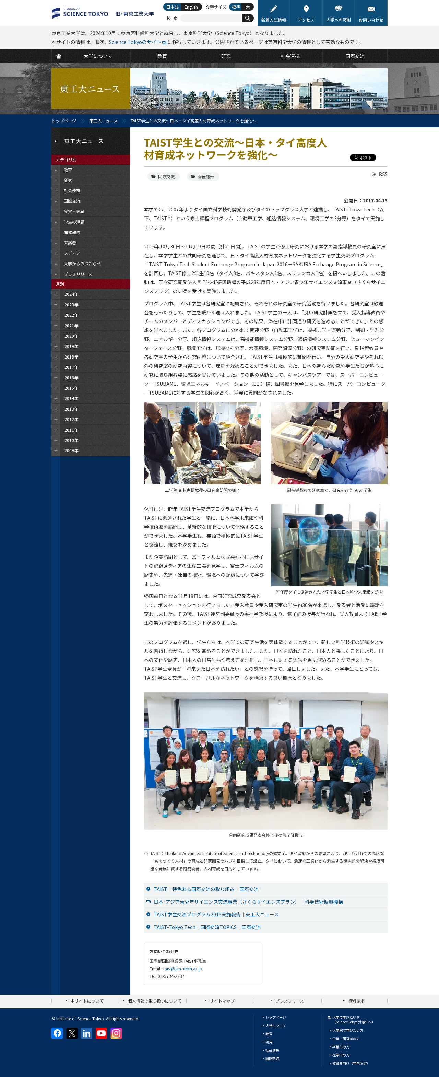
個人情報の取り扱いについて (154, 1001)
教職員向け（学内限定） (351, 1063)
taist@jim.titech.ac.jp (182, 968)
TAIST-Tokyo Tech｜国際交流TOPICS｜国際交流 (207, 927)
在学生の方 (340, 1054)
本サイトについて (87, 1001)
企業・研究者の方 (346, 1038)
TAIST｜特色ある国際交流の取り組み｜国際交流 (206, 889)
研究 (268, 1041)
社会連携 (272, 1050)
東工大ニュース (103, 121)
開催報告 (206, 176)
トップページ (63, 121)
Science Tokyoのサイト (135, 41)
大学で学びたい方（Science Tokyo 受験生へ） (353, 1020)
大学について (275, 1025)
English (191, 7)
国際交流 (166, 176)
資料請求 (356, 1001)
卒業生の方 (340, 1046)
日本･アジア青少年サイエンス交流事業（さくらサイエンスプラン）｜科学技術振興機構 (248, 901)
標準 (236, 7)
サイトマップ (222, 1001)
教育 (268, 1033)
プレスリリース (289, 1001)
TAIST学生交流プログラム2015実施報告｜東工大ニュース (216, 914)
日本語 (172, 7)
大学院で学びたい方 (347, 1030)
